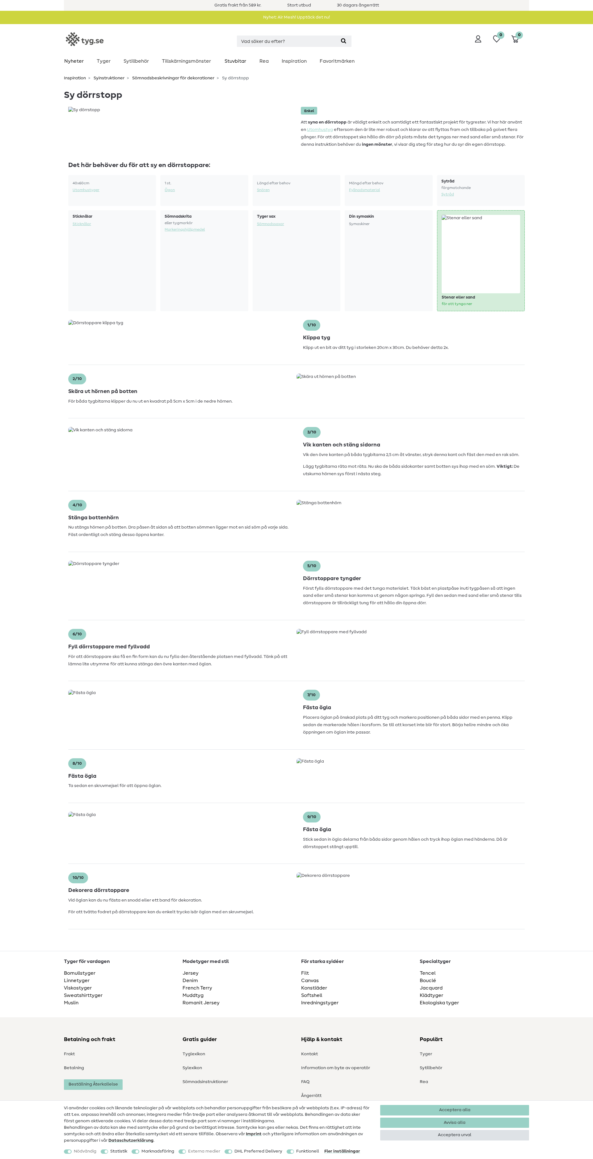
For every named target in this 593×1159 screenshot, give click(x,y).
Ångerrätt (311, 1096)
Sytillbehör (136, 61)
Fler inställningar (342, 1151)
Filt (305, 973)
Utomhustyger (86, 190)
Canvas (310, 980)
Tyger (104, 61)
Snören (263, 190)
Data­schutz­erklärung (131, 1140)
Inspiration (294, 61)
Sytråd (447, 194)
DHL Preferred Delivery (258, 1151)
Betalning (74, 1068)
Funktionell (307, 1151)
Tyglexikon (194, 1054)
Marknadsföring (157, 1151)
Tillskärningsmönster (186, 61)
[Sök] (343, 41)
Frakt (69, 1054)
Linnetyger (77, 980)
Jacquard (431, 987)
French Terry (197, 987)
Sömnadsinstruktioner (205, 1082)
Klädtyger (431, 995)
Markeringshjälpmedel (185, 229)
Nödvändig (85, 1151)
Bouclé (428, 980)
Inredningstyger (320, 1002)
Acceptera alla (454, 1110)
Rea (264, 61)
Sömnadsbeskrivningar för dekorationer (172, 78)
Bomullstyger (79, 973)
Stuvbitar (235, 61)
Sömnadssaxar (270, 224)
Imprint (254, 1134)
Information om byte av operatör (335, 1068)
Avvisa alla (454, 1122)
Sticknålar (82, 224)
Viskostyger (78, 987)
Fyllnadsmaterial (364, 190)
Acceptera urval (454, 1135)
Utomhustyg (320, 130)
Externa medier (204, 1151)
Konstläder (314, 987)
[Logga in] (478, 38)
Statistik (118, 1151)
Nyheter (74, 61)
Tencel (427, 973)
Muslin (71, 1002)
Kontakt (309, 1054)
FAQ (305, 1082)
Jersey (191, 973)
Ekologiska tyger (439, 1002)
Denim (190, 980)
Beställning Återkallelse (93, 1084)
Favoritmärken (337, 61)
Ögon (170, 190)
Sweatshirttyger (83, 995)
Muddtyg (193, 995)
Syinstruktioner (108, 78)
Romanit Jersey (201, 1002)
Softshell (311, 995)
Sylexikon (192, 1068)
